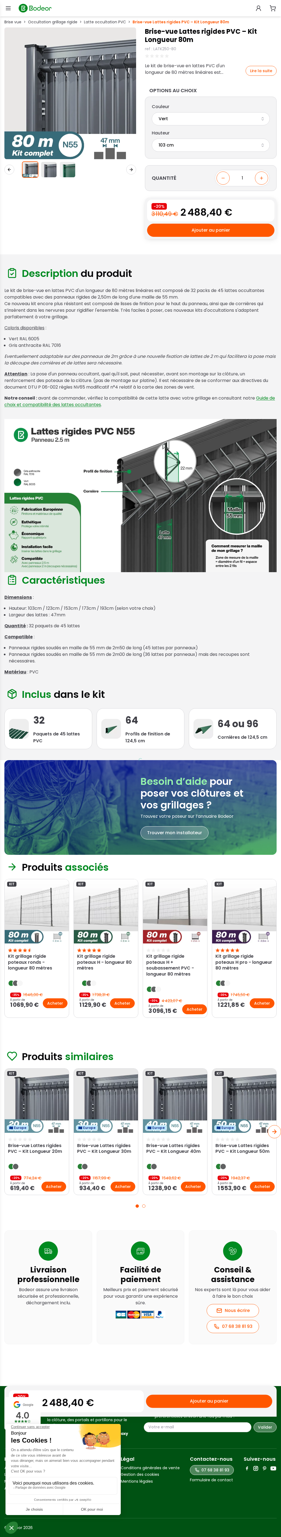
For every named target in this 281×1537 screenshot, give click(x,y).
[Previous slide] (6, 949)
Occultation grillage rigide (52, 22)
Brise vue (12, 22)
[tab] (137, 1206)
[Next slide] (131, 170)
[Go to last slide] (9, 170)
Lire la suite (261, 71)
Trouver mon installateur (174, 833)
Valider (265, 1427)
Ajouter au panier (211, 230)
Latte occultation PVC (105, 22)
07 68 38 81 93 (237, 1326)
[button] (30, 169)
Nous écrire (237, 1310)
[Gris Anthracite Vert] (211, 118)
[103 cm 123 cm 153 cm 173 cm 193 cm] (211, 145)
